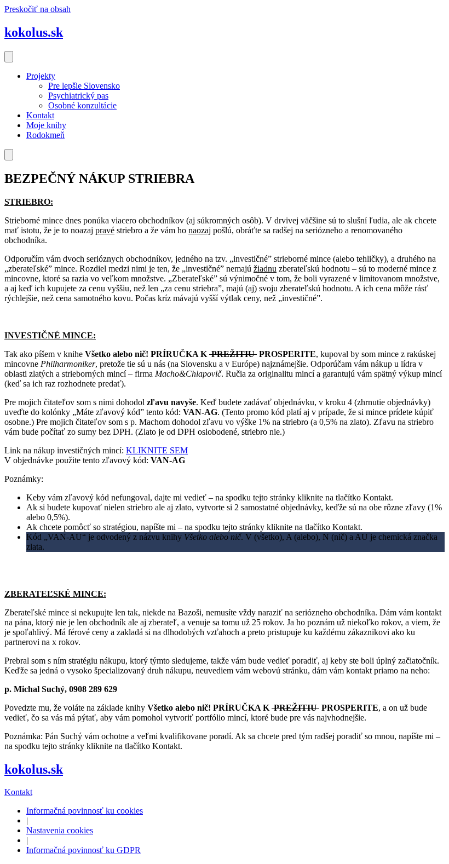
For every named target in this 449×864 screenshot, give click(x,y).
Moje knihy (46, 125)
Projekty (40, 75)
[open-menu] (8, 56)
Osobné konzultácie (82, 105)
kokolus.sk (33, 32)
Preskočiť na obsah (37, 9)
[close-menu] (8, 154)
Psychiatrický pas (78, 95)
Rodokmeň (45, 135)
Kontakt (40, 115)
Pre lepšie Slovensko (84, 85)
